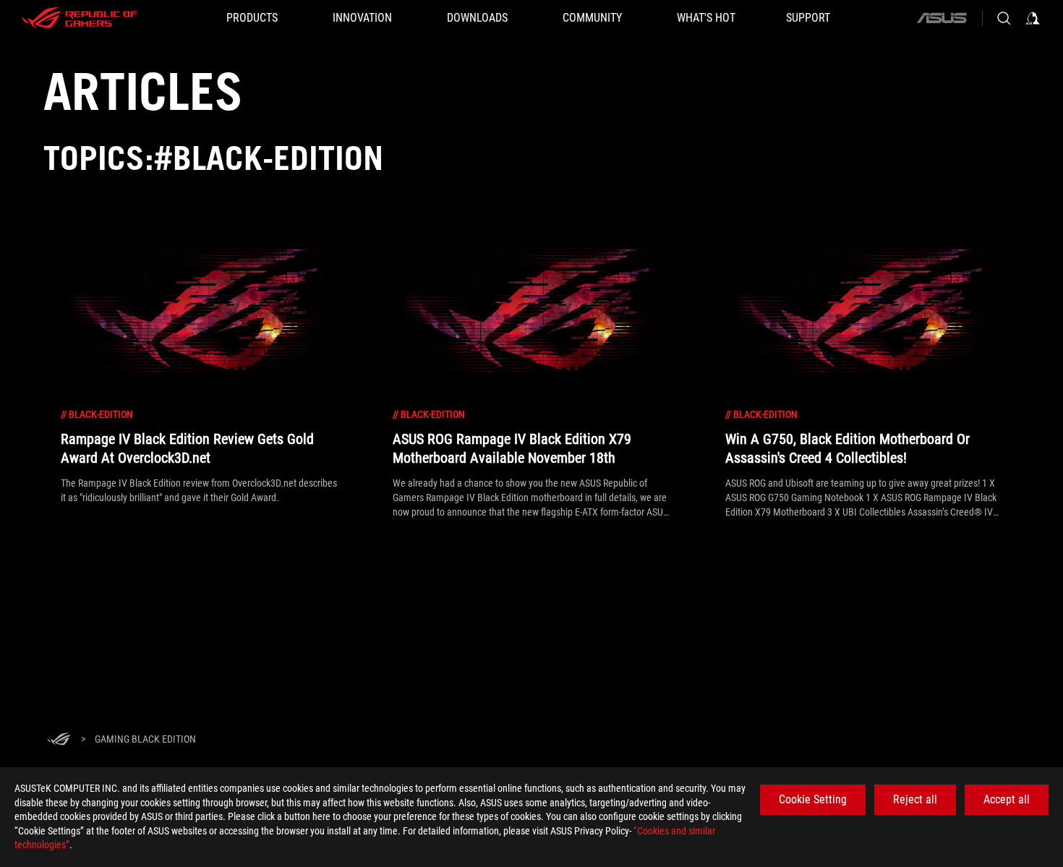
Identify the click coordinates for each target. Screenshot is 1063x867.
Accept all (1006, 799)
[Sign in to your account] (1032, 18)
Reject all (915, 799)
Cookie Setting (813, 799)
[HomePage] (58, 740)
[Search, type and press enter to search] (1003, 18)
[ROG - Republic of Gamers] (79, 18)
